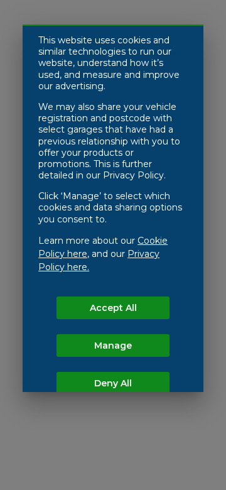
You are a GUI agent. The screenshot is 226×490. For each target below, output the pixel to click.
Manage (113, 345)
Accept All (113, 307)
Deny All (113, 383)
